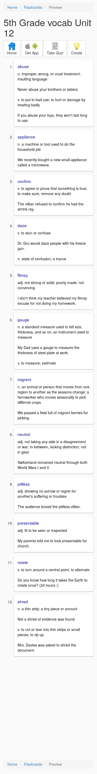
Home (12, 7)
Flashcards (33, 7)
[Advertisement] (48, 708)
